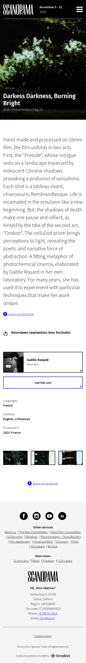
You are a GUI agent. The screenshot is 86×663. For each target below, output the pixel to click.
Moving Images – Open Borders (61, 537)
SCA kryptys (14, 537)
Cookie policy (43, 636)
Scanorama (21, 561)
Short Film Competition (66, 532)
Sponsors (62, 542)
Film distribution (20, 542)
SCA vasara (65, 561)
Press (74, 542)
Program (48, 561)
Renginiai (31, 537)
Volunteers (37, 546)
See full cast (43, 383)
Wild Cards (10, 88)
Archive (52, 546)
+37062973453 (47, 613)
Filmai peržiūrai (43, 542)
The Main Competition (33, 532)
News (35, 561)
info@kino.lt (47, 618)
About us (10, 532)
